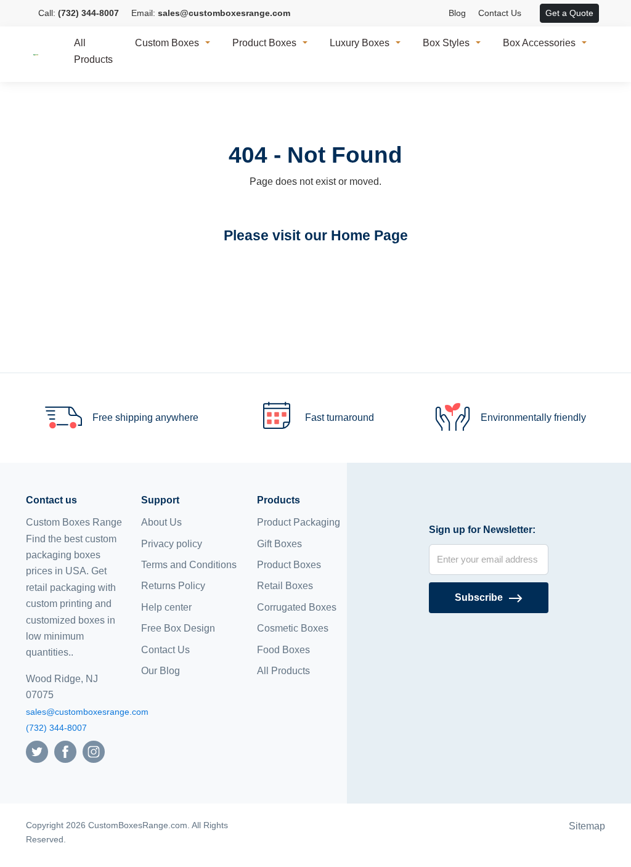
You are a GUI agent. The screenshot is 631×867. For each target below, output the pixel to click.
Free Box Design (178, 628)
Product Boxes (264, 43)
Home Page (369, 235)
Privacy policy (171, 544)
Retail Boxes (285, 585)
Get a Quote (569, 13)
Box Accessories (539, 43)
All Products (93, 51)
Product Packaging (298, 522)
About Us (161, 522)
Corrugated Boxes (296, 607)
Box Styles (446, 43)
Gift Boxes (279, 544)
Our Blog (160, 671)
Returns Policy (173, 585)
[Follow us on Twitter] (37, 751)
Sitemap (587, 826)
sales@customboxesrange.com (87, 712)
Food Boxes (283, 650)
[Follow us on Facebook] (65, 751)
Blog (457, 13)
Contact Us (499, 13)
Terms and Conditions (189, 565)
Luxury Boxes (359, 43)
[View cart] (533, 13)
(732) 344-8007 (56, 728)
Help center (166, 607)
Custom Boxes (167, 43)
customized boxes (65, 620)
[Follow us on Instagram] (94, 751)
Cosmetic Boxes (292, 628)
